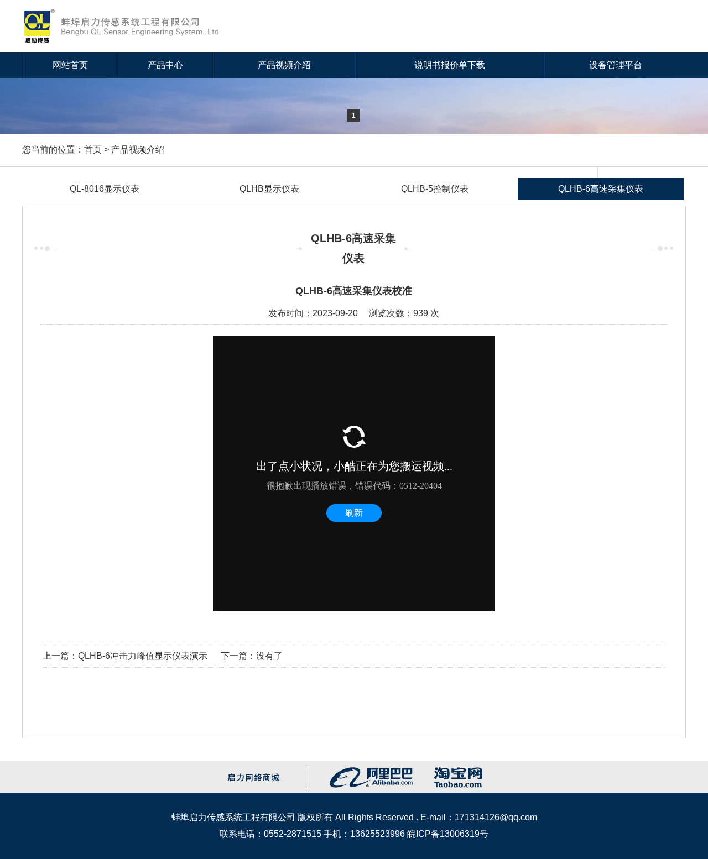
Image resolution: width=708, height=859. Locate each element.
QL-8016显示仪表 (104, 188)
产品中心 (165, 65)
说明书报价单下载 (449, 65)
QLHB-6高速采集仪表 (600, 188)
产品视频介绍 (284, 65)
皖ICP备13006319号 (447, 834)
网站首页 (70, 65)
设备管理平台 (615, 65)
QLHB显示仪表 (269, 188)
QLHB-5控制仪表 (434, 188)
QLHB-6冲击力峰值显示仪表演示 (142, 656)
